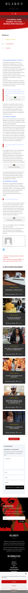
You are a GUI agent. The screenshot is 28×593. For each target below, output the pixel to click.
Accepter (14, 581)
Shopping (14, 571)
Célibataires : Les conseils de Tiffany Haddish (14, 427)
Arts (14, 566)
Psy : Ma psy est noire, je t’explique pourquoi (14, 318)
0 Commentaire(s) (9, 43)
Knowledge (14, 567)
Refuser (14, 585)
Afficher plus (13, 439)
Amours (12, 424)
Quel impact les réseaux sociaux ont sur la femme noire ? (14, 349)
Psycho (13, 39)
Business (11, 398)
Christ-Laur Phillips (11, 294)
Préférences (14, 589)
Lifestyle (7, 39)
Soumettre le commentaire (14, 487)
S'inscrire (21, 521)
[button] (25, 573)
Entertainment (14, 569)
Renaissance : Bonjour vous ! (14, 290)
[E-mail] (4, 250)
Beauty (14, 562)
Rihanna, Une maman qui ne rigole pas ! (14, 376)
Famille (12, 373)
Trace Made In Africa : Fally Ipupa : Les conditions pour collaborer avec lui (14, 402)
